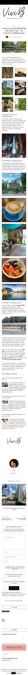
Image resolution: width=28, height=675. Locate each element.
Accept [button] (13, 673)
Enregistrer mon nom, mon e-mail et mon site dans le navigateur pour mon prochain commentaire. (15, 568)
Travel (13, 26)
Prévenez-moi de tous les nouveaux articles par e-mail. (14, 582)
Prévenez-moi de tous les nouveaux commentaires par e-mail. (14, 575)
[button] (4, 498)
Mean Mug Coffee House (16, 366)
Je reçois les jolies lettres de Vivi (9, 658)
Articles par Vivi (13, 473)
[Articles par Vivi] (7, 37)
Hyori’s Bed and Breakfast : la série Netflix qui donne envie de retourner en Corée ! (14, 509)
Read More (18, 673)
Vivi (11, 37)
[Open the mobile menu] (24, 2)
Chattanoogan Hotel (19, 163)
